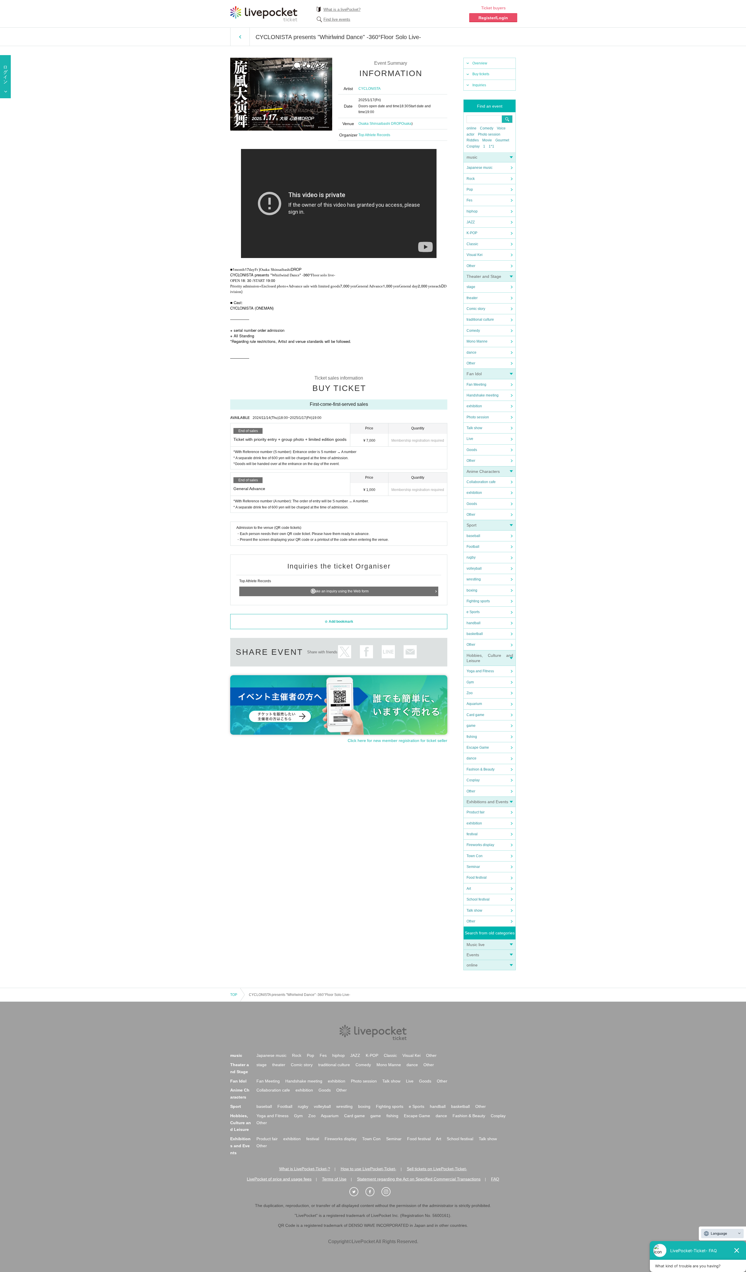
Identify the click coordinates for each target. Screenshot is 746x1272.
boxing (472, 590)
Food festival (477, 878)
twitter (344, 651)
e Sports (473, 612)
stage (471, 287)
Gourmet (502, 140)
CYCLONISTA (369, 89)
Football (473, 547)
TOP (233, 995)
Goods (472, 450)
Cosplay (473, 146)
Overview (479, 63)
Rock (471, 179)
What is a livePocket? (341, 9)
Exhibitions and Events (487, 801)
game (471, 726)
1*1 (491, 146)
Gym (470, 682)
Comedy (486, 128)
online (471, 128)
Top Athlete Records (374, 135)
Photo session (489, 134)
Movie (487, 140)
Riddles (473, 140)
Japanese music (479, 168)
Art (469, 889)
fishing (472, 737)
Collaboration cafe (481, 482)
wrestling (474, 579)
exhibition (474, 406)
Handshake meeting (483, 395)
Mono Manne (477, 341)
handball (474, 623)
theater (472, 298)
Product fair (476, 812)
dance (471, 352)
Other (471, 266)
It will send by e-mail (410, 651)
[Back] (240, 37)
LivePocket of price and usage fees (279, 1179)
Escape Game (478, 747)
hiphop (472, 211)
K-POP (472, 233)
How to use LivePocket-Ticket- (368, 1168)
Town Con (475, 856)
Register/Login (493, 17)
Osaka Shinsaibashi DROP (379, 124)
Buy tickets (480, 74)
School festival (478, 899)
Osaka (406, 124)
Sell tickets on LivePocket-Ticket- (437, 1168)
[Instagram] (389, 1191)
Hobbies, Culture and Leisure (240, 1122)
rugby (471, 557)
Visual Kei (475, 255)
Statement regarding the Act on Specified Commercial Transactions (419, 1179)
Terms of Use (334, 1179)
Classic (472, 244)
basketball (475, 634)
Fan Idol (474, 373)
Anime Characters (483, 471)
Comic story (476, 309)
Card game (475, 715)
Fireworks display (480, 845)
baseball (473, 536)
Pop (470, 189)
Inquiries (479, 85)
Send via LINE (388, 651)
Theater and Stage (484, 276)
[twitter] (357, 1191)
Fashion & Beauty (481, 769)
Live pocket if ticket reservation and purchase (263, 14)
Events (473, 954)
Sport (471, 525)
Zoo (470, 693)
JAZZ (471, 222)
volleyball (474, 568)
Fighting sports (478, 601)
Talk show (474, 428)
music (472, 157)
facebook (366, 651)
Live (470, 439)
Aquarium (474, 704)
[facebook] (373, 1191)
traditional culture (480, 319)
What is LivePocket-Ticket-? (304, 1168)
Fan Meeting (476, 385)
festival (472, 834)
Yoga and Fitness (480, 671)
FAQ (495, 1179)
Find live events (336, 19)
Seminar (473, 867)
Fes (469, 200)
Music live (476, 944)
